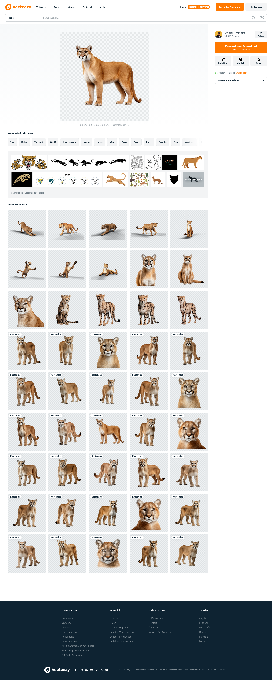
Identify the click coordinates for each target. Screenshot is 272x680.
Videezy (66, 627)
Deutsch (203, 632)
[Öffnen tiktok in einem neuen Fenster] (96, 669)
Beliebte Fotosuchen (120, 636)
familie (163, 141)
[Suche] (253, 18)
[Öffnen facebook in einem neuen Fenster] (76, 669)
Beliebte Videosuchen (121, 641)
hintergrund (70, 141)
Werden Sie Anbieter (160, 632)
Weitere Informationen (228, 80)
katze (24, 141)
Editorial (87, 7)
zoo (176, 141)
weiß (53, 141)
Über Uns (154, 627)
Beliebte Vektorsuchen (122, 632)
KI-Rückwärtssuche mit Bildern (78, 645)
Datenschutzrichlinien (195, 669)
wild (112, 141)
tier (12, 141)
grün (136, 141)
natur (87, 141)
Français (203, 636)
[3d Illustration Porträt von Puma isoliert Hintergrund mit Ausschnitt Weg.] (27, 229)
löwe (100, 141)
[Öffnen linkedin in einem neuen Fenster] (86, 669)
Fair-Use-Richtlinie (216, 669)
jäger (149, 141)
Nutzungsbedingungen (171, 669)
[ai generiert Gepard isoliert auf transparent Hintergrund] (67, 310)
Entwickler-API (69, 641)
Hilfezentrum (156, 618)
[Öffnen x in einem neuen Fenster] (101, 669)
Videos (71, 7)
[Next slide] (203, 142)
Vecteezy (66, 622)
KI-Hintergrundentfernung (76, 650)
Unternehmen (69, 632)
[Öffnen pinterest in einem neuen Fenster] (91, 669)
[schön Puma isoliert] (149, 269)
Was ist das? (241, 73)
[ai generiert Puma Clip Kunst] (27, 351)
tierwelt (38, 141)
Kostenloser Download (241, 47)
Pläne (183, 6)
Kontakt (153, 622)
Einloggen (256, 6)
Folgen (261, 36)
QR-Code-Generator (72, 655)
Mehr (102, 7)
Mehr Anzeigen (193, 179)
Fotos (57, 7)
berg (124, 141)
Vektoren (41, 7)
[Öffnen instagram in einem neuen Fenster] (81, 669)
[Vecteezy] (18, 7)
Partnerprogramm (119, 627)
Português (204, 627)
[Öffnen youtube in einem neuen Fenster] (106, 669)
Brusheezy (67, 618)
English (203, 618)
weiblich (189, 141)
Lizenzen (114, 618)
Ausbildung (68, 636)
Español (203, 622)
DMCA (113, 622)
